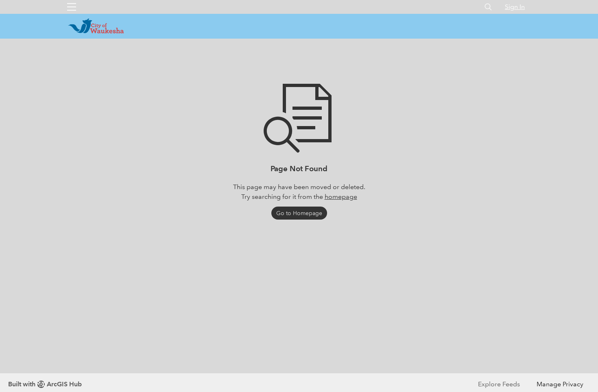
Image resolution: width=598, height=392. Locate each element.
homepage (341, 196)
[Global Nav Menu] (71, 7)
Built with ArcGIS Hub (45, 384)
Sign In (515, 7)
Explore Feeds (499, 384)
